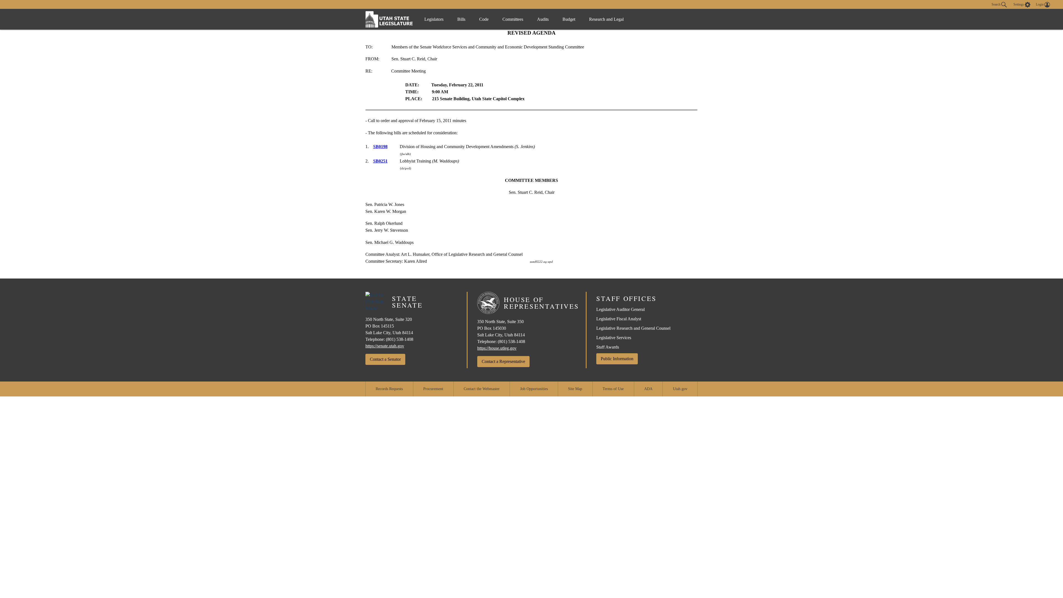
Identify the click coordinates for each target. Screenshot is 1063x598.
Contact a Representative (503, 361)
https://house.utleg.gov (497, 348)
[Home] (389, 19)
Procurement (433, 389)
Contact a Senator (385, 359)
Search (996, 4)
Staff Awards (607, 347)
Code (484, 19)
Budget (569, 19)
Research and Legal (606, 19)
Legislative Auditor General (620, 309)
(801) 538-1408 (399, 339)
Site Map (575, 389)
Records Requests (389, 389)
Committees (512, 19)
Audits (543, 19)
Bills (461, 19)
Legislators (433, 19)
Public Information (617, 358)
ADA (648, 389)
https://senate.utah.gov (384, 346)
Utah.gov (680, 389)
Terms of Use (613, 389)
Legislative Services (613, 337)
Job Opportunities (534, 389)
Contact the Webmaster (482, 389)
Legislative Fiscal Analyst (618, 318)
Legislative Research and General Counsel (633, 328)
